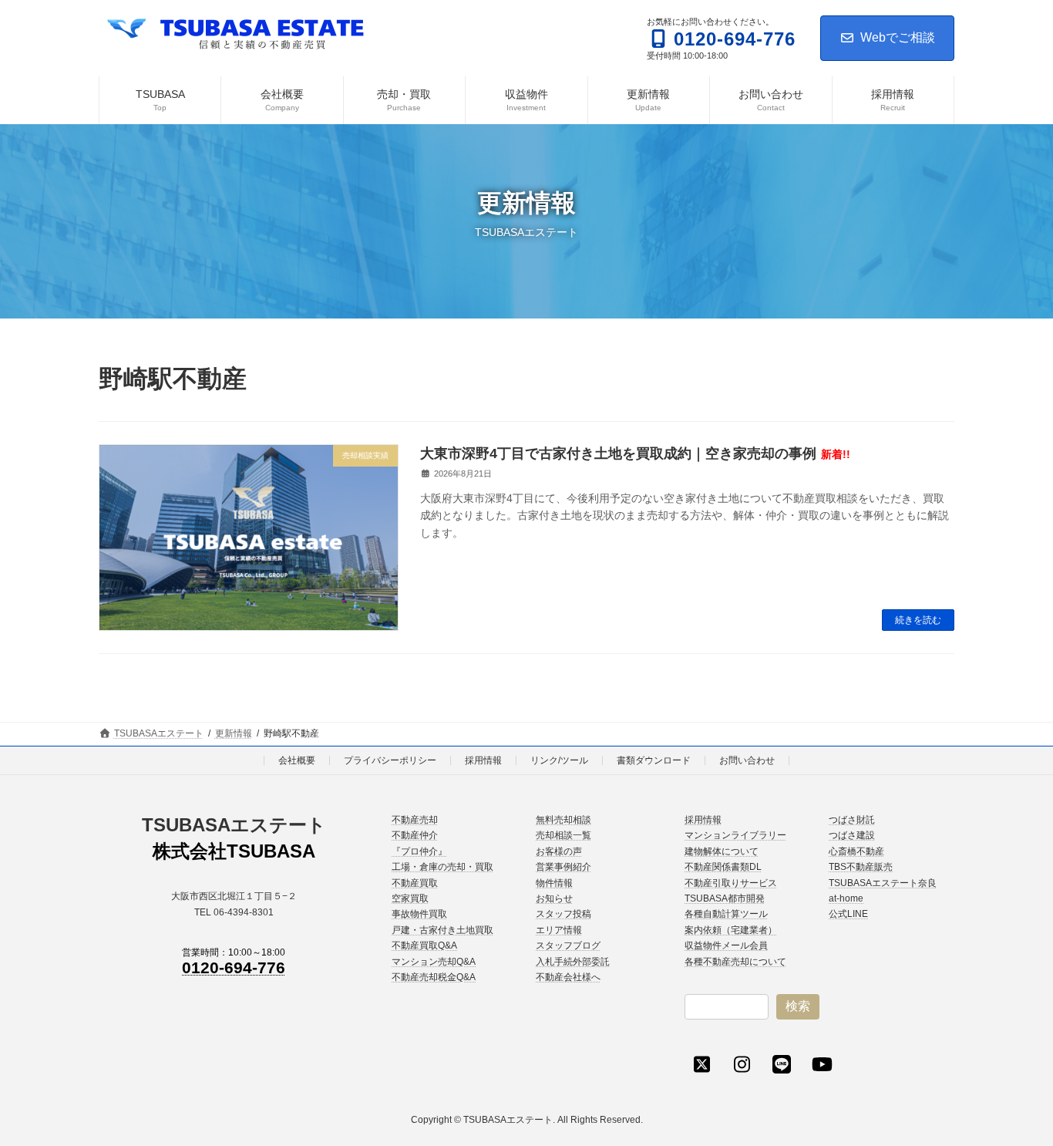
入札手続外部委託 (573, 961)
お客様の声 (559, 851)
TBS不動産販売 (861, 866)
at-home (846, 898)
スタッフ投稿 (563, 913)
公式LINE (848, 913)
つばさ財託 (852, 819)
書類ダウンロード (654, 760)
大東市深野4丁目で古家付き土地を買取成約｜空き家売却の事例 (635, 453)
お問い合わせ (747, 760)
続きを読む (918, 620)
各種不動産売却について (735, 961)
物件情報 (554, 882)
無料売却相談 (563, 819)
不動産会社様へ (568, 977)
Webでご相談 (897, 37)
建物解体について (722, 851)
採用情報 (483, 760)
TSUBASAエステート (234, 824)
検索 (798, 1006)
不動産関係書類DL (723, 866)
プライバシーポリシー (390, 760)
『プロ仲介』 (419, 851)
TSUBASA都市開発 (725, 898)
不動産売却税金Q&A (434, 977)
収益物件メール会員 (726, 945)
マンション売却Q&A (434, 961)
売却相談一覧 (563, 835)
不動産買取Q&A (424, 945)
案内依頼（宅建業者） (731, 930)
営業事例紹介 (563, 866)
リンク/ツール (559, 760)
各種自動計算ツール (726, 913)
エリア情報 (559, 930)
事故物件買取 (419, 913)
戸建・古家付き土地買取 (442, 930)
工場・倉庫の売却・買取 (442, 866)
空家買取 (410, 898)
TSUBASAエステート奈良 (883, 882)
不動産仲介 (415, 835)
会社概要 (296, 760)
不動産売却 (415, 819)
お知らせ (554, 898)
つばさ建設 (852, 835)
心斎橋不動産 (856, 851)
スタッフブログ (568, 945)
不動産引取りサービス (731, 882)
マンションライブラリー (735, 835)
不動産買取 (415, 882)
